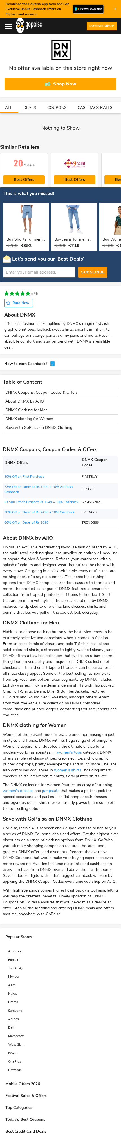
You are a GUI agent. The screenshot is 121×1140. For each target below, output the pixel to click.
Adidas (13, 1019)
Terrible (6, 293)
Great (28, 293)
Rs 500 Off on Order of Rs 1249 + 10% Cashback (41, 502)
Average (17, 293)
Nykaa (12, 993)
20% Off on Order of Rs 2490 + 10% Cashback (39, 512)
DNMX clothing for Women (29, 418)
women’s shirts (67, 770)
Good (22, 293)
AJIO (11, 985)
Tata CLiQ (15, 968)
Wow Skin (16, 1044)
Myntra (13, 976)
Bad (12, 293)
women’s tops (69, 752)
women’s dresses (18, 790)
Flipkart (13, 959)
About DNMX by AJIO (24, 401)
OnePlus (14, 1061)
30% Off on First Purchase (24, 476)
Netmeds (15, 1070)
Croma (13, 1002)
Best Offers (24, 179)
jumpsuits (50, 790)
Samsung (15, 1010)
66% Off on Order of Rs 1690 (26, 522)
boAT (12, 1053)
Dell (11, 1027)
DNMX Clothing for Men (26, 410)
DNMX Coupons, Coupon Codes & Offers (41, 392)
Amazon (14, 951)
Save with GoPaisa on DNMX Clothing (38, 427)
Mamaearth (16, 1036)
